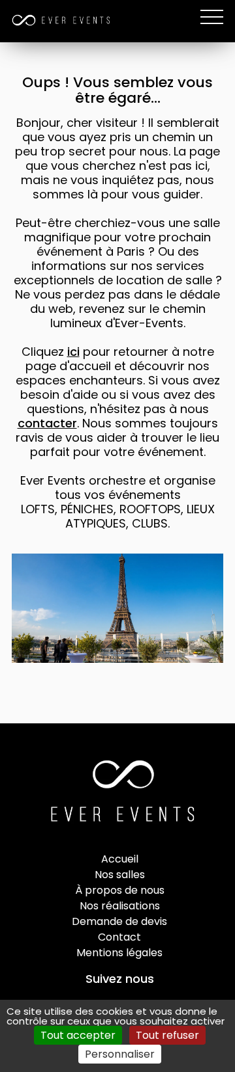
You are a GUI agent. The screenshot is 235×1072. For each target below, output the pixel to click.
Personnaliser (120, 1054)
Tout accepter (78, 1035)
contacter (47, 423)
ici (73, 351)
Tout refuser (167, 1035)
